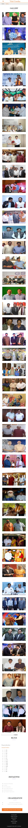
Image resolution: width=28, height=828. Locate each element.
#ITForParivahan (7, 786)
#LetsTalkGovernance (8, 788)
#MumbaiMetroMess (8, 790)
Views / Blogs (14, 816)
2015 (5, 764)
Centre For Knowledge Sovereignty (15, 804)
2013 (5, 768)
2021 (5, 756)
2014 (5, 766)
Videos (14, 819)
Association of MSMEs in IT (15, 802)
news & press (14, 821)
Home (3, 3)
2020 (5, 758)
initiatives (14, 818)
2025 (5, 750)
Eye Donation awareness (9, 791)
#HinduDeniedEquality (8, 783)
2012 (5, 769)
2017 (5, 763)
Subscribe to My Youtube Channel (12, 809)
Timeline (14, 823)
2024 (5, 751)
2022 (5, 755)
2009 (5, 771)
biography (14, 814)
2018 (5, 761)
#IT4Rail (5, 785)
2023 (5, 753)
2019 (5, 759)
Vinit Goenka (15, 1)
